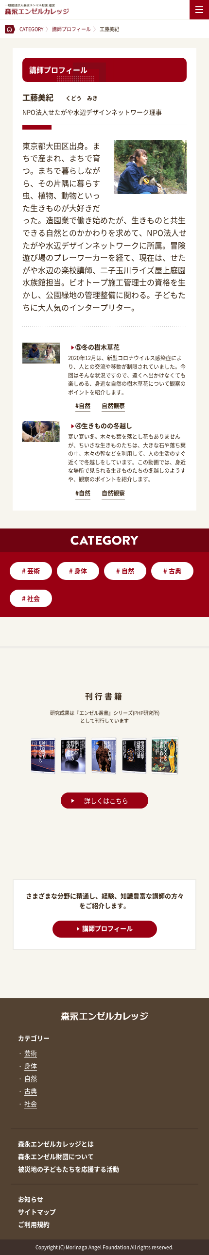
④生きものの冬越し (103, 425)
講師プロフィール (107, 928)
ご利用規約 (34, 1224)
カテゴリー (34, 1037)
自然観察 (113, 405)
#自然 (82, 405)
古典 (172, 570)
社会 (31, 598)
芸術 (31, 570)
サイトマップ (37, 1211)
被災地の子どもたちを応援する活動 (68, 1168)
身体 (78, 570)
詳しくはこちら (106, 800)
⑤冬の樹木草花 (97, 346)
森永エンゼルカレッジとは (56, 1143)
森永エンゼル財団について (56, 1156)
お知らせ (30, 1199)
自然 (125, 570)
